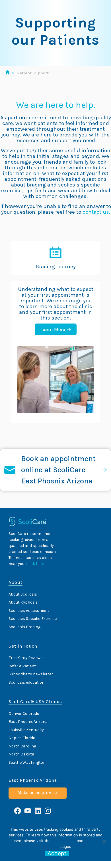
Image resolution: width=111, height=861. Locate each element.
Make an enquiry (34, 792)
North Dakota (21, 754)
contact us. (96, 212)
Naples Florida (22, 737)
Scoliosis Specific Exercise (33, 618)
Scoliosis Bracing (24, 626)
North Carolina (22, 746)
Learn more (52, 329)
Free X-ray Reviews (26, 657)
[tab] (55, 258)
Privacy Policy (64, 840)
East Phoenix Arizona (28, 721)
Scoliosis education (26, 682)
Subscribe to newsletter (31, 674)
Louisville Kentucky (26, 729)
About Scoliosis (23, 594)
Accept (57, 853)
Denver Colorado (24, 713)
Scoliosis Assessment (29, 610)
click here (35, 563)
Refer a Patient (22, 666)
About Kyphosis (23, 602)
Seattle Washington (27, 762)
